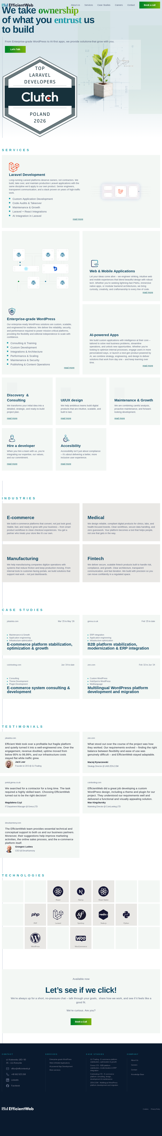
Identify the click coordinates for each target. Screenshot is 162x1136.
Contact (131, 5)
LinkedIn (14, 1080)
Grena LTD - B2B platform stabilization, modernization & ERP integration (103, 1067)
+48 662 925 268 (18, 1074)
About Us (75, 5)
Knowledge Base (137, 1074)
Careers (119, 5)
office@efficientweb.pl (20, 1069)
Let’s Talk (15, 49)
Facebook (15, 1086)
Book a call (149, 5)
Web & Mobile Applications (59, 1063)
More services (54, 1070)
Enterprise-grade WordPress (60, 1059)
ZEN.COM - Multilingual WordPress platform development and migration (104, 1084)
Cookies (145, 1109)
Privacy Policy (155, 1109)
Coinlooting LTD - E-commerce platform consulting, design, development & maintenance (102, 1076)
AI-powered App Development (61, 1066)
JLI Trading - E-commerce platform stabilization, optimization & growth (103, 1060)
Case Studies (103, 5)
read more (78, 219)
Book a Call (81, 1021)
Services (88, 5)
